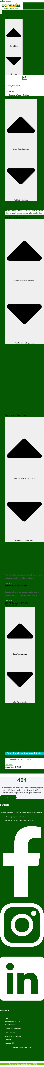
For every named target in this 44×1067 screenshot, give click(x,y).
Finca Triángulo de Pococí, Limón (18, 759)
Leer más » (9, 583)
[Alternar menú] (1, 12)
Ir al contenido (5, 1)
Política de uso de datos (22, 1048)
